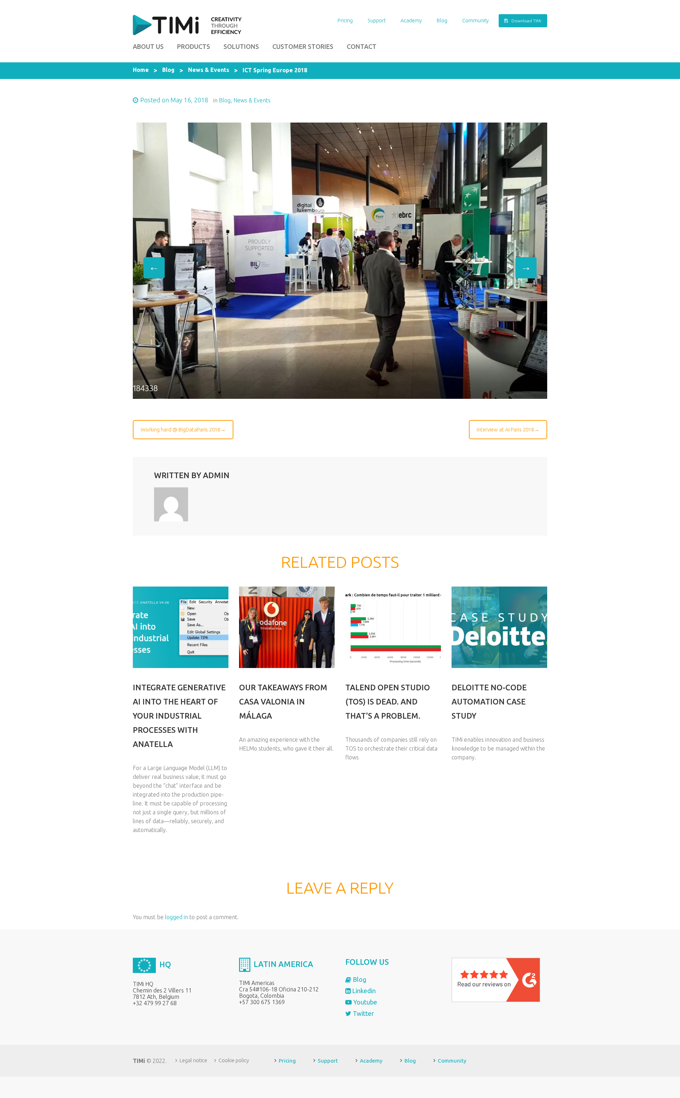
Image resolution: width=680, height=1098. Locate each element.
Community (475, 20)
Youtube (364, 1002)
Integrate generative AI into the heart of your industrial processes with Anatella (179, 715)
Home (141, 70)
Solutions (241, 46)
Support (377, 20)
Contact (361, 46)
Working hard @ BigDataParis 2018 (180, 429)
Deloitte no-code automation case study (489, 701)
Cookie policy (234, 1060)
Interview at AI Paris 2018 (505, 429)
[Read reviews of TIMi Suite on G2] (496, 979)
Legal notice (193, 1060)
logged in (176, 917)
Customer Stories (302, 46)
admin (216, 475)
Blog (442, 20)
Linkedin (363, 990)
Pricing (345, 20)
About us (148, 46)
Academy (411, 20)
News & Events (208, 70)
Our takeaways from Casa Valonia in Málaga (283, 701)
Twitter (362, 1013)
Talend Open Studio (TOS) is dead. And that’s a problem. (387, 701)
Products (193, 46)
